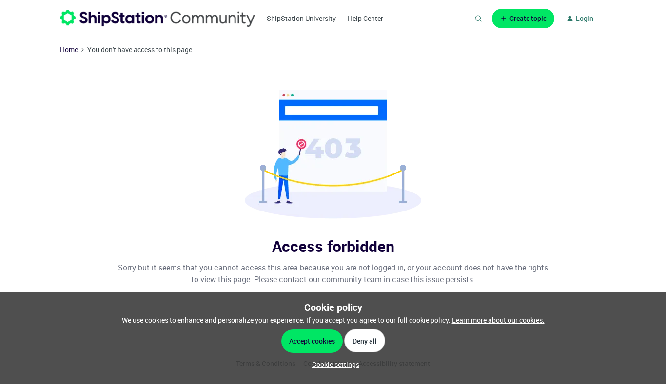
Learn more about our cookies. (498, 320)
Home (69, 49)
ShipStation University (301, 18)
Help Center (365, 18)
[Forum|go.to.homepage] (157, 18)
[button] (523, 18)
